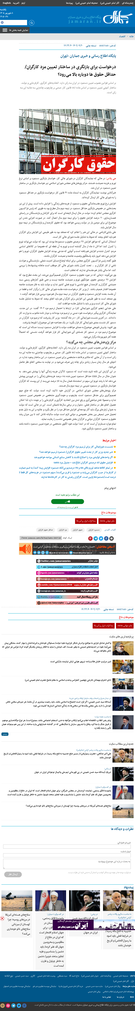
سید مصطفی (62, 976)
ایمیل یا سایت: (125, 851)
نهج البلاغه (9, 976)
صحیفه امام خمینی (120, 976)
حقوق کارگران (78, 530)
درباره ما (120, 997)
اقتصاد (122, 36)
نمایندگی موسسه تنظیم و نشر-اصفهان (17, 986)
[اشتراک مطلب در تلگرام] (95, 538)
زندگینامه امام (106, 976)
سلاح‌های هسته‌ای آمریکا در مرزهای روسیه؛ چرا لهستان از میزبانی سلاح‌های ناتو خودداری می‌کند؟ (68, 806)
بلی (66, 501)
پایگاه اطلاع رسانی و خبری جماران (95, 1005)
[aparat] (7, 1005)
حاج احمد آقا (74, 976)
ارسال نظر (13, 874)
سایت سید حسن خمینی (94, 986)
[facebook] (24, 1005)
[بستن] (2, 918)
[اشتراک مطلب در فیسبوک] (106, 538)
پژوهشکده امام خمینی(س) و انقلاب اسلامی (118, 991)
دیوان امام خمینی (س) (89, 976)
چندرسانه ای (128, 3)
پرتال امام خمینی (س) (112, 986)
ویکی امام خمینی (94, 991)
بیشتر (5, 734)
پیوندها (69, 3)
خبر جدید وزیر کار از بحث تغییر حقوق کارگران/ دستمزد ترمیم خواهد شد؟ (76, 452)
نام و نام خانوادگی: (124, 843)
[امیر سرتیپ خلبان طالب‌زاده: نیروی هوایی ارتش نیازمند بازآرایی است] (123, 667)
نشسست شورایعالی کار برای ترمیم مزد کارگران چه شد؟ (86, 447)
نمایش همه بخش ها (18, 30)
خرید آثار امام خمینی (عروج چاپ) (71, 986)
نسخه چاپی (91, 46)
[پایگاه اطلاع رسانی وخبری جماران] (100, 17)
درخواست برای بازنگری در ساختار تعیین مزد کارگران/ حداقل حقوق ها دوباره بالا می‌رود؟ (70, 70)
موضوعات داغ (108, 512)
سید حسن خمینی (21, 976)
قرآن (132, 981)
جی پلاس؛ (110, 178)
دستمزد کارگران (94, 530)
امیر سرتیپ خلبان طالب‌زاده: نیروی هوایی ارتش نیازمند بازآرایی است (80, 662)
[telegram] (13, 1005)
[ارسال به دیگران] (111, 538)
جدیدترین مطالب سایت (121, 744)
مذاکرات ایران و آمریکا (86, 521)
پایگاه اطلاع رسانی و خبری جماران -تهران (88, 56)
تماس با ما (106, 997)
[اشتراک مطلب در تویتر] (100, 538)
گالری (33, 976)
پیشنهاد (129, 887)
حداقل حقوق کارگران (45, 530)
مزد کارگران (63, 530)
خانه (131, 36)
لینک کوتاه (67, 538)
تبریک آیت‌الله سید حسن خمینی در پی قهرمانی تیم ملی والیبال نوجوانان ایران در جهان (72, 772)
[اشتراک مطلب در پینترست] (90, 538)
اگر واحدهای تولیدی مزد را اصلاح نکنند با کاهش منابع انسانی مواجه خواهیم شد (74, 457)
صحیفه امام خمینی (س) (87, 3)
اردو (23, 3)
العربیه (16, 3)
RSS (132, 997)
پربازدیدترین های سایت (121, 636)
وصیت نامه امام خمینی (46, 976)
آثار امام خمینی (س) (109, 3)
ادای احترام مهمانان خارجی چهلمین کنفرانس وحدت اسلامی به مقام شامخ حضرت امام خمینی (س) (68, 680)
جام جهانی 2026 (107, 521)
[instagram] (2, 1005)
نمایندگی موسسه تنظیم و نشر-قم (44, 986)
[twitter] (18, 1005)
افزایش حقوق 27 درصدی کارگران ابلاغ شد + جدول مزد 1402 (84, 462)
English (7, 3)
